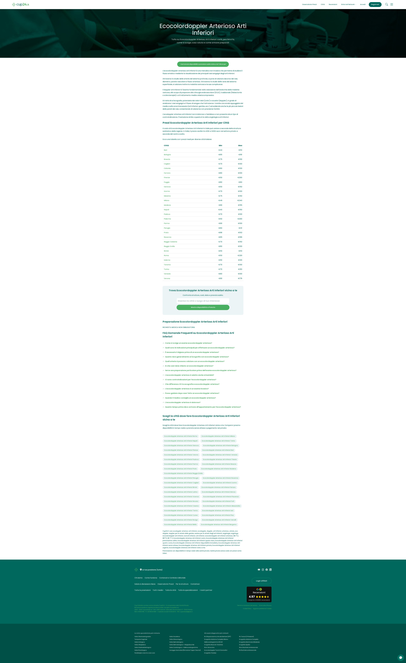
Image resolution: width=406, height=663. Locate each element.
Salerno (167, 260)
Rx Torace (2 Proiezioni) (246, 636)
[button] (392, 4)
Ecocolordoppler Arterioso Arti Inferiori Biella (180, 524)
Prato (166, 232)
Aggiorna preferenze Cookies (262, 608)
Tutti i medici (158, 590)
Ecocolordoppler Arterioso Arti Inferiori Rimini (180, 487)
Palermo (167, 219)
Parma (166, 223)
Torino (166, 269)
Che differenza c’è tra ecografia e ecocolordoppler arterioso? (192, 384)
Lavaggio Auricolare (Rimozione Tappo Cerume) (185, 650)
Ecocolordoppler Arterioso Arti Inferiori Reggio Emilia (183, 473)
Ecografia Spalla (244, 645)
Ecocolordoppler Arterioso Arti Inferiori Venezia (220, 455)
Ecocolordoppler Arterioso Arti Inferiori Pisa (218, 515)
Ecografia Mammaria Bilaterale (249, 642)
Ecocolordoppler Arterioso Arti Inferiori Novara (181, 501)
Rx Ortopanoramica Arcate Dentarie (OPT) (217, 636)
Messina (167, 196)
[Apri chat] (401, 658)
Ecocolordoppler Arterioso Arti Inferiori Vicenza (181, 497)
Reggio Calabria (170, 242)
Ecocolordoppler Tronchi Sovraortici (215, 650)
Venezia (167, 274)
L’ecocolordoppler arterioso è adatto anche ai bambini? (189, 375)
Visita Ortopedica (140, 645)
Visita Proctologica (140, 650)
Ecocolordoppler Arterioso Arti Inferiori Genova (181, 445)
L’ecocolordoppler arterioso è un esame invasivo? (187, 388)
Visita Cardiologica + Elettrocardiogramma (183, 647)
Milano (166, 200)
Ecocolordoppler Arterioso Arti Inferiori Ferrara (218, 487)
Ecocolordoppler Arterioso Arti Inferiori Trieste (220, 459)
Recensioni (333, 4)
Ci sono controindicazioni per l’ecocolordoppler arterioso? (190, 379)
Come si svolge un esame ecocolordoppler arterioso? (188, 343)
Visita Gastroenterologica (142, 647)
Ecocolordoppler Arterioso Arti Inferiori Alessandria (221, 506)
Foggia (166, 182)
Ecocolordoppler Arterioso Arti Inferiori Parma (181, 464)
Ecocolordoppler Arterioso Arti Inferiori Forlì (218, 501)
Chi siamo (138, 578)
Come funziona (151, 578)
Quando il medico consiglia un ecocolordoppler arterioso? (190, 398)
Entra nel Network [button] (348, 4)
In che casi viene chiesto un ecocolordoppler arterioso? (189, 366)
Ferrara (167, 173)
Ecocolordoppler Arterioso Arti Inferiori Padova (181, 459)
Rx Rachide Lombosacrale (247, 650)
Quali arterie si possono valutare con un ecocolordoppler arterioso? (194, 361)
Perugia (167, 228)
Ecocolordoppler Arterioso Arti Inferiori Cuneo (181, 515)
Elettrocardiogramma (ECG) (213, 642)
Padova (167, 214)
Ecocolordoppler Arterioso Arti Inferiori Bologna (220, 445)
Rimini (166, 251)
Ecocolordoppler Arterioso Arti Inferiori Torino (218, 441)
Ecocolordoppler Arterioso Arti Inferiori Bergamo (219, 524)
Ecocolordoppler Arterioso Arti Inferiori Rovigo (181, 520)
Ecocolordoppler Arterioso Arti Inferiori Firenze (181, 450)
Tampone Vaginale (140, 639)
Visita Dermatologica (176, 642)
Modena (167, 205)
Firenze (167, 177)
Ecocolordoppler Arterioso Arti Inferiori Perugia (181, 478)
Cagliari (167, 164)
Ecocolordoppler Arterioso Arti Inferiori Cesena (181, 506)
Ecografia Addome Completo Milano (216, 639)
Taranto (167, 264)
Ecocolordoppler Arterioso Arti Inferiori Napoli (180, 441)
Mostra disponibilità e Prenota (203, 307)
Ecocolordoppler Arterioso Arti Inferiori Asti (217, 511)
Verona (167, 278)
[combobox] (203, 301)
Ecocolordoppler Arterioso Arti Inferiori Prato (180, 469)
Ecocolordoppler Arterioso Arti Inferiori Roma (180, 436)
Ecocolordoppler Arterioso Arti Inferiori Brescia (219, 464)
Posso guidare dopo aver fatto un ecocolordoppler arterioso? (192, 393)
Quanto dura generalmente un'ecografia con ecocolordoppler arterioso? (197, 357)
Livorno (167, 191)
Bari (165, 150)
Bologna (167, 154)
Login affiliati (261, 581)
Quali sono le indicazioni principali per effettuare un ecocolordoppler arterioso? (200, 348)
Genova (167, 187)
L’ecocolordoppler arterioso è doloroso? (182, 402)
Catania (167, 168)
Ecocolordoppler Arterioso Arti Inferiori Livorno (220, 483)
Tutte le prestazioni (142, 590)
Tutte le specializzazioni (188, 590)
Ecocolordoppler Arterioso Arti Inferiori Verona (181, 455)
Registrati (375, 4)
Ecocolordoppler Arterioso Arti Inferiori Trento (181, 511)
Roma (166, 255)
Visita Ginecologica (175, 639)
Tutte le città (170, 590)
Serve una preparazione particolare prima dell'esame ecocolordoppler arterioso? (200, 370)
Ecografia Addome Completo (248, 639)
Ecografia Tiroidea (210, 653)
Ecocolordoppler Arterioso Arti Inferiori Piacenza (221, 497)
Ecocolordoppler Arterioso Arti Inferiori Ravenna (220, 478)
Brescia (167, 159)
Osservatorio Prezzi (309, 4)
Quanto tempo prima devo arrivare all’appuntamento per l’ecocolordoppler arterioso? (203, 407)
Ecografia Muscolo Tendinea (213, 645)
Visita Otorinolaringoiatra (142, 636)
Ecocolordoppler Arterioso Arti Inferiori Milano (218, 436)
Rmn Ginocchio (209, 647)
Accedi (362, 4)
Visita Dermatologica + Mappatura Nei (181, 645)
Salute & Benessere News (144, 584)
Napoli (166, 209)
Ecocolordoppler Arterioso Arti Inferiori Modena (218, 469)
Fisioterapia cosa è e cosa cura (144, 653)
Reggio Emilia (169, 246)
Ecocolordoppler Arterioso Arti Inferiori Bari (218, 450)
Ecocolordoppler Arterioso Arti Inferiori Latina (180, 492)
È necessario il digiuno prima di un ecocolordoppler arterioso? (192, 352)
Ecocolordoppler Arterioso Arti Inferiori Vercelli (219, 520)
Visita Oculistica (174, 636)
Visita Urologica (139, 642)
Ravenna (167, 237)
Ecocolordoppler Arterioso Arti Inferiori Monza (218, 492)
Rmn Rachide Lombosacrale (248, 647)
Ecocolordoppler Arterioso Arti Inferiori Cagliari (181, 483)
